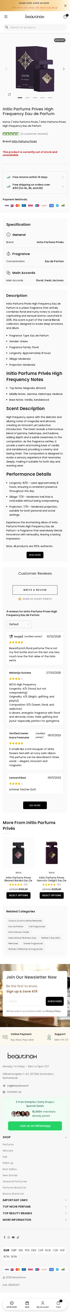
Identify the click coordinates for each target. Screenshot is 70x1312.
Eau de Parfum (15, 926)
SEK (20, 1250)
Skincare (8, 1150)
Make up (8, 1163)
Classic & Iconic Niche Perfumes (25, 920)
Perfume (8, 1144)
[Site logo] (35, 16)
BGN (14, 1256)
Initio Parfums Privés (25, 122)
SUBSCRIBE (55, 1001)
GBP (14, 1250)
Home (6, 122)
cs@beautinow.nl (17, 1086)
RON (6, 1256)
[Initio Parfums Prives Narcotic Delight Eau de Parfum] (51, 853)
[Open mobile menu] (6, 16)
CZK (55, 1250)
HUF (62, 1250)
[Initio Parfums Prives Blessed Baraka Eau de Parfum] (18, 853)
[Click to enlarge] (9, 95)
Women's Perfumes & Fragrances (25, 949)
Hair (5, 1157)
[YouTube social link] (13, 1237)
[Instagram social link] (8, 1237)
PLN (27, 1250)
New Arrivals (10, 1175)
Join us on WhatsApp (35, 1126)
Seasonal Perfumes (15, 1181)
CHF (40, 1250)
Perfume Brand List (14, 1187)
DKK (33, 1250)
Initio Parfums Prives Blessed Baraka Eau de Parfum (18, 880)
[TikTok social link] (18, 1237)
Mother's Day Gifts (50, 937)
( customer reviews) (34, 134)
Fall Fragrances (37, 926)
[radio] (18, 872)
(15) (26, 885)
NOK (48, 1250)
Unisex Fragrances (33, 943)
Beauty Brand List (13, 1194)
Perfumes (13, 943)
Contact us (14, 1092)
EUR (6, 1250)
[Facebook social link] (4, 1237)
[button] (6, 68)
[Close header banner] (65, 5)
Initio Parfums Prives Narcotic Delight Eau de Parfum (51, 880)
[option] (20, 97)
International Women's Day (22, 937)
